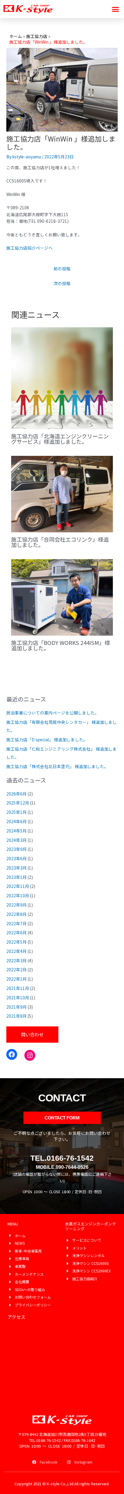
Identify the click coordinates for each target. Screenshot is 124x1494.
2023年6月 (16, 858)
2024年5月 (16, 831)
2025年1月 (16, 812)
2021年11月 (17, 988)
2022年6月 (16, 932)
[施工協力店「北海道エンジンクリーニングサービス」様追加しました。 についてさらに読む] (62, 378)
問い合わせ (32, 1034)
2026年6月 (16, 794)
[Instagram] (29, 1055)
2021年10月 (17, 997)
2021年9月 (16, 1007)
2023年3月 (16, 868)
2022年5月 (16, 942)
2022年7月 (16, 923)
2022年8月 (16, 914)
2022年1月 (16, 979)
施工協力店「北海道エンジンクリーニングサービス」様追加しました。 (60, 438)
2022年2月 (16, 969)
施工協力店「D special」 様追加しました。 (47, 739)
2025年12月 (17, 803)
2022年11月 (17, 886)
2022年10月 (17, 895)
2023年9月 (16, 849)
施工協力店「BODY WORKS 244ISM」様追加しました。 (60, 645)
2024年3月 (16, 840)
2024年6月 (16, 821)
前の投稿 (62, 269)
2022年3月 (16, 960)
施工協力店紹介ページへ (29, 248)
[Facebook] (11, 1054)
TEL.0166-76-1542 (62, 1158)
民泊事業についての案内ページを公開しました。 (52, 713)
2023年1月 (16, 877)
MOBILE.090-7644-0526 (62, 1167)
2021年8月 (16, 1016)
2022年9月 (16, 905)
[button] (115, 9)
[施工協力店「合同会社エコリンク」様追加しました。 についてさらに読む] (62, 493)
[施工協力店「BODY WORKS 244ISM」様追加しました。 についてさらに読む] (62, 597)
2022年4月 (16, 951)
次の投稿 (62, 283)
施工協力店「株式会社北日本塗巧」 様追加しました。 (57, 766)
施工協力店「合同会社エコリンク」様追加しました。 (60, 542)
